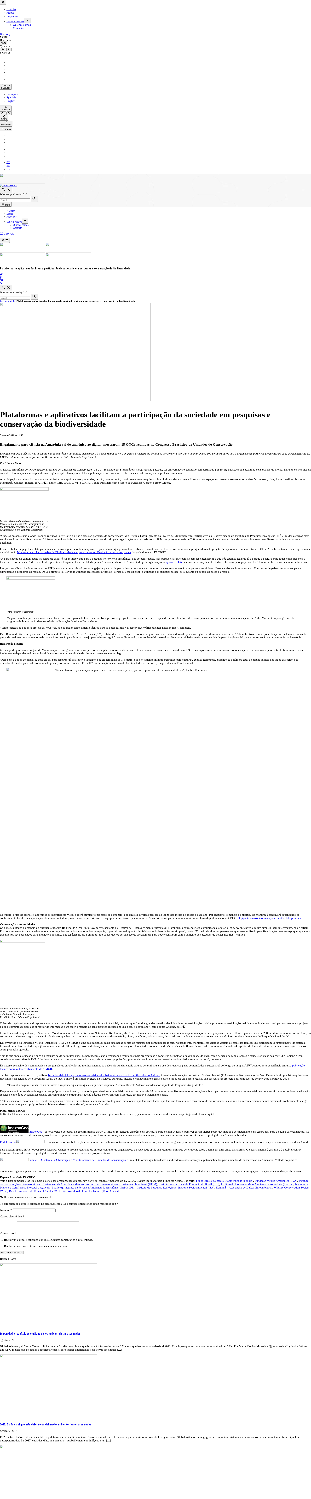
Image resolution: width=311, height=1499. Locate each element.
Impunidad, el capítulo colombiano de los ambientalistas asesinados (40, 1333)
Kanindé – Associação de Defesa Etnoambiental (244, 1187)
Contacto (18, 28)
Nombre (6, 1210)
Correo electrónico (12, 1216)
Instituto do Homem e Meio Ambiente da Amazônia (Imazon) (257, 1184)
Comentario (8, 1233)
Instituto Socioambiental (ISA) (196, 1187)
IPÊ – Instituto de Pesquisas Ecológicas (152, 1187)
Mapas (10, 12)
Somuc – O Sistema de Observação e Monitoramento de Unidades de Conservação (77, 1160)
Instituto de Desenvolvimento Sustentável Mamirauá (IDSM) (121, 1184)
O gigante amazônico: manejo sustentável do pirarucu (269, 918)
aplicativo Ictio (174, 562)
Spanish (11, 97)
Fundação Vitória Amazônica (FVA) (276, 1180)
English (10, 100)
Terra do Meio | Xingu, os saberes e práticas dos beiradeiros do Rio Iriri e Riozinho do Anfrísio (104, 1075)
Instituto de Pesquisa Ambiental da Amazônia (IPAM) (96, 1187)
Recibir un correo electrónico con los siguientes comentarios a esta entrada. (48, 1239)
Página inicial (7, 301)
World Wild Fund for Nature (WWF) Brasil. (94, 1191)
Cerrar (8, 129)
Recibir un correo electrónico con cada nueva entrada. (36, 1246)
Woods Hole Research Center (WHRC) (41, 1191)
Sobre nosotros (15, 21)
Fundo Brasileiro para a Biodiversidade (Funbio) (224, 1180)
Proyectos (12, 16)
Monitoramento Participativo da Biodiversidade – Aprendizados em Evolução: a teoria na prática (74, 552)
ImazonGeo (35, 1131)
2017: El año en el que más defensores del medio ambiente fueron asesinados (45, 1424)
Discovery (5, 34)
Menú (7, 205)
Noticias (11, 9)
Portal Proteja (8, 1142)
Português (12, 94)
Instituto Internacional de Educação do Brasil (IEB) (189, 1184)
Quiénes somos (22, 24)
